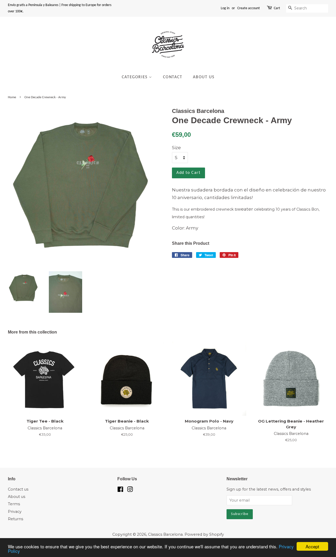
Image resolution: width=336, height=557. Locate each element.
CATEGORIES (135, 77)
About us (16, 496)
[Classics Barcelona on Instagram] (130, 490)
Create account (248, 8)
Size (176, 147)
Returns (15, 519)
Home (12, 97)
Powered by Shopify (204, 534)
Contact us (18, 489)
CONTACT (172, 77)
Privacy (15, 511)
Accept (312, 546)
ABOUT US (203, 77)
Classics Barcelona (165, 534)
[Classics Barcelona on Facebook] (120, 490)
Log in (225, 8)
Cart (277, 8)
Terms (14, 504)
